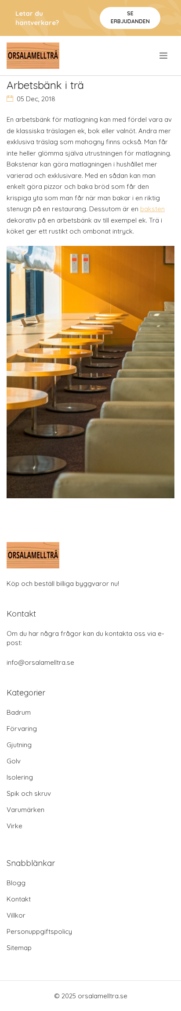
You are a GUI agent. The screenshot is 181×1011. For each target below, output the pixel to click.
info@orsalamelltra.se (40, 662)
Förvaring (22, 728)
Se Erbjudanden (130, 17)
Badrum (19, 712)
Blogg (16, 883)
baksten (152, 209)
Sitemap (19, 948)
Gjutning (19, 745)
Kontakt (19, 899)
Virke (14, 826)
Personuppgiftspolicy (39, 931)
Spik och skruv (29, 793)
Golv (14, 761)
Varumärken (25, 809)
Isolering (20, 777)
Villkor (16, 915)
